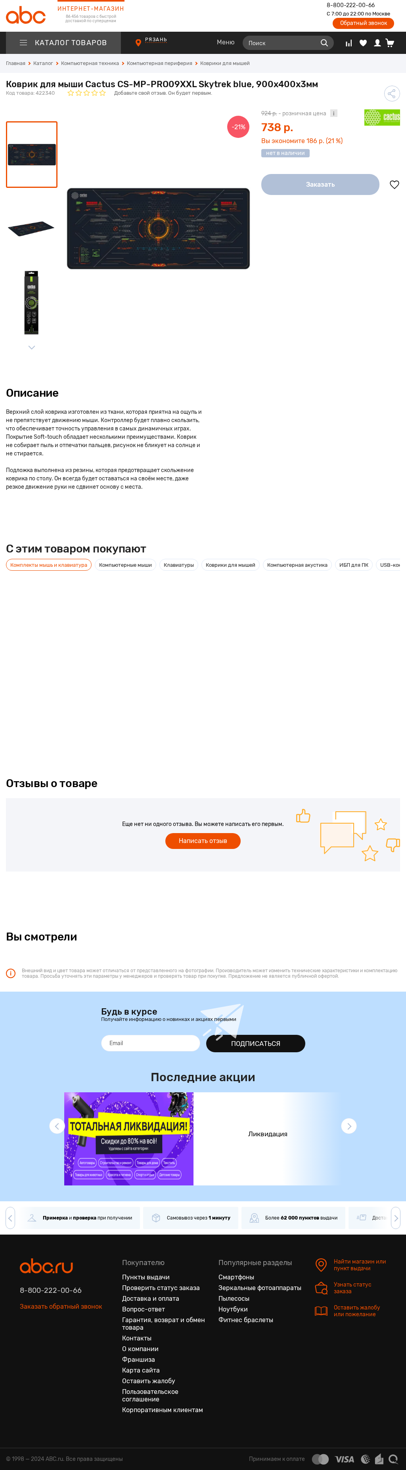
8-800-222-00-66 (351, 5)
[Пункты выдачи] (145, 46)
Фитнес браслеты (245, 1320)
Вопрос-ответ (143, 1309)
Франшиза (138, 1359)
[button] (57, 1126)
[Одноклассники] (42, 1344)
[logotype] (26, 16)
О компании (140, 1349)
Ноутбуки (233, 1309)
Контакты (136, 1338)
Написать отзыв (203, 841)
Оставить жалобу (148, 1381)
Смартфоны (236, 1277)
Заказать (320, 184)
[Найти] (324, 42)
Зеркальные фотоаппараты (259, 1288)
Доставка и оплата (150, 1298)
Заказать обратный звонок (61, 1306)
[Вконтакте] (26, 1344)
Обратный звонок (363, 23)
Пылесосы (233, 1298)
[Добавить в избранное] (394, 185)
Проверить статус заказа (161, 1288)
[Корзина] (392, 43)
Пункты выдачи (146, 1277)
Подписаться (255, 1044)
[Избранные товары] (363, 43)
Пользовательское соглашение (150, 1395)
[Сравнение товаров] (349, 43)
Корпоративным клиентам (162, 1410)
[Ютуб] (59, 1344)
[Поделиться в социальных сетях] (392, 93)
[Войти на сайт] (377, 43)
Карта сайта (141, 1370)
